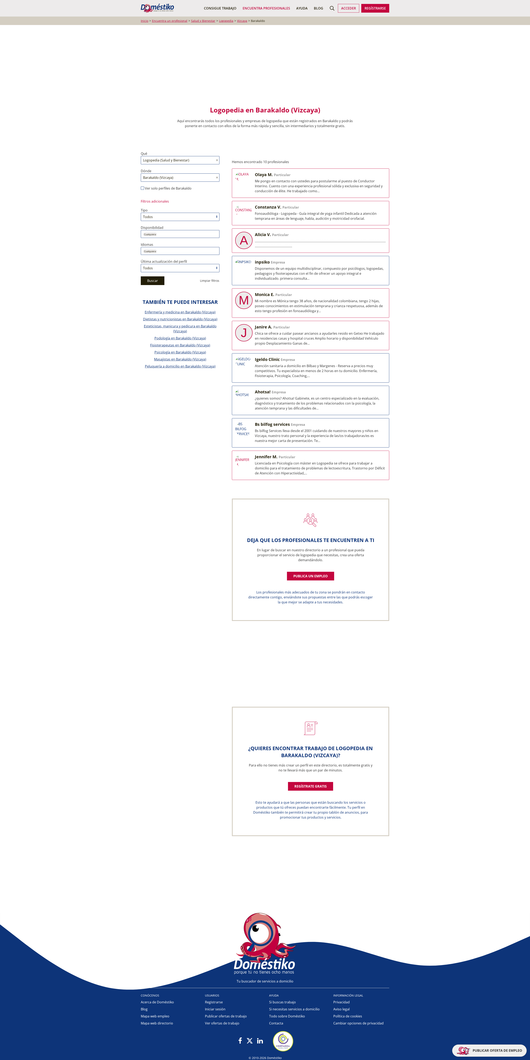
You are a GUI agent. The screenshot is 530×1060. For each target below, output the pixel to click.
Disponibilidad (152, 227)
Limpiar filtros (209, 281)
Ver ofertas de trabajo (222, 1023)
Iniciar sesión (215, 1009)
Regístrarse (375, 8)
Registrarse (214, 1002)
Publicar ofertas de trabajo (226, 1016)
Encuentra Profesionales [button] (266, 8)
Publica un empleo (310, 576)
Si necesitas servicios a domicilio (294, 1009)
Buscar (152, 280)
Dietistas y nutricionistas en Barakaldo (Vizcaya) (180, 319)
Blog (318, 8)
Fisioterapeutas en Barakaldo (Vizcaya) (180, 345)
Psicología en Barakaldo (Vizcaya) (180, 352)
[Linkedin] (260, 1041)
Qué (144, 153)
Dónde (146, 171)
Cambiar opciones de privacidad (358, 1023)
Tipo (144, 210)
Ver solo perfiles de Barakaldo (168, 188)
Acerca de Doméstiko (157, 1002)
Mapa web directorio (157, 1023)
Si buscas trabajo (282, 1002)
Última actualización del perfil (164, 261)
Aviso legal (341, 1009)
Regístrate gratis (310, 786)
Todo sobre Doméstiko (287, 1016)
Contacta (276, 1023)
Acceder (348, 8)
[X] (249, 1041)
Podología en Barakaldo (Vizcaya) (180, 338)
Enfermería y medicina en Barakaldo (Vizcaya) (180, 312)
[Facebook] (240, 1041)
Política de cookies (347, 1016)
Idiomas (147, 244)
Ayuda (302, 8)
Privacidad (341, 1002)
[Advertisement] (263, 68)
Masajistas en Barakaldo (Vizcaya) (180, 359)
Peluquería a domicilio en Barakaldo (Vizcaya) (180, 366)
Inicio (144, 21)
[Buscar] (332, 8)
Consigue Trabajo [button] (220, 8)
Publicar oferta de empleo (497, 1050)
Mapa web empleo (155, 1016)
